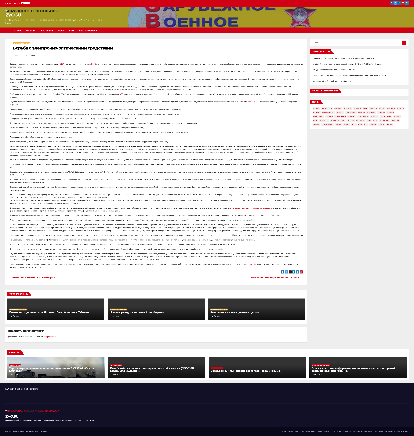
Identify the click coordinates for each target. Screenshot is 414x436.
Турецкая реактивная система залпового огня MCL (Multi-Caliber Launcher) (343, 58)
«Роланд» (329, 116)
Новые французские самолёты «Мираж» (137, 312)
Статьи (17, 30)
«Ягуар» (316, 124)
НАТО (28, 55)
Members (290, 431)
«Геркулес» (347, 108)
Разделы (30, 30)
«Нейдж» (340, 112)
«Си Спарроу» (363, 116)
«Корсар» (373, 108)
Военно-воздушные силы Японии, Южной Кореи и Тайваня (49, 312)
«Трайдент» (324, 120)
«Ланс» (381, 108)
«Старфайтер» (386, 116)
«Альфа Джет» (326, 108)
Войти (302, 431)
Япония (389, 124)
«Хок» (369, 120)
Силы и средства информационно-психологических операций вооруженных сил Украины (349, 75)
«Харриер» (360, 120)
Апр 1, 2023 (15, 375)
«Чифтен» (395, 120)
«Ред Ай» (390, 112)
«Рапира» (381, 112)
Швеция (381, 124)
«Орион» (361, 112)
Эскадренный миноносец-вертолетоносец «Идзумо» (334, 70)
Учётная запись (390, 431)
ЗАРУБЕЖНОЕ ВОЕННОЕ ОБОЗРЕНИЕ (21, 389)
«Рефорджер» (318, 116)
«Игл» (365, 108)
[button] (407, 30)
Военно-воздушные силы (22, 43)
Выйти (313, 431)
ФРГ (121, 94)
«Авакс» (316, 108)
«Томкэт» (397, 116)
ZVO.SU (13, 15)
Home (284, 431)
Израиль (339, 124)
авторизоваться (50, 337)
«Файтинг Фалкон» (337, 120)
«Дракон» (357, 108)
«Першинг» (371, 112)
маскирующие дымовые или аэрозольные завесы (250, 208)
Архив (71, 30)
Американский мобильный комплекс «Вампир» (332, 81)
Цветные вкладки (88, 30)
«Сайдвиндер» (340, 116)
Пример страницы (349, 431)
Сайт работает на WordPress (14, 431)
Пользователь (336, 431)
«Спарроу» (374, 116)
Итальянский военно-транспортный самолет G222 (276, 278)
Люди (61, 30)
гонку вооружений (249, 264)
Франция (373, 124)
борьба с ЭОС (253, 102)
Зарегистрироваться (323, 431)
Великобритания (327, 124)
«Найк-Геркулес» (328, 112)
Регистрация (368, 431)
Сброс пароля (378, 431)
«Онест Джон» (351, 112)
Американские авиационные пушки (234, 312)
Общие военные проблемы (320, 365)
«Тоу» (315, 120)
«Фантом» (350, 120)
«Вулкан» (337, 108)
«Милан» (400, 108)
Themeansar (43, 431)
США (33, 55)
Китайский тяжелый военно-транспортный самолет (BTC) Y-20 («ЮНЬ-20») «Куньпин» (348, 64)
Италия (346, 124)
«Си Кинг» (351, 116)
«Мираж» (316, 112)
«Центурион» (384, 120)
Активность (47, 30)
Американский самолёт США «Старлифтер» (33, 278)
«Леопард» (391, 108)
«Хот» (375, 120)
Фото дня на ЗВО (402, 431)
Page (296, 431)
